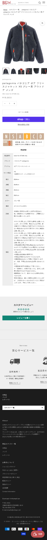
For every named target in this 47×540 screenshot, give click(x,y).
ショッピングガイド (8, 467)
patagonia (6, 79)
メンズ (4, 452)
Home (5, 10)
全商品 (4, 448)
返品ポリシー (6, 484)
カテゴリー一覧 (14, 10)
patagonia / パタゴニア (29, 10)
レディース (6, 455)
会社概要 (5, 488)
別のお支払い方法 (23, 124)
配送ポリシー (6, 481)
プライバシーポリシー (9, 474)
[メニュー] (43, 2)
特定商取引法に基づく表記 (11, 477)
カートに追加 (23, 112)
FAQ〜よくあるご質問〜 (10, 470)
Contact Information (8, 491)
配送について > (14, 383)
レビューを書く (23, 318)
